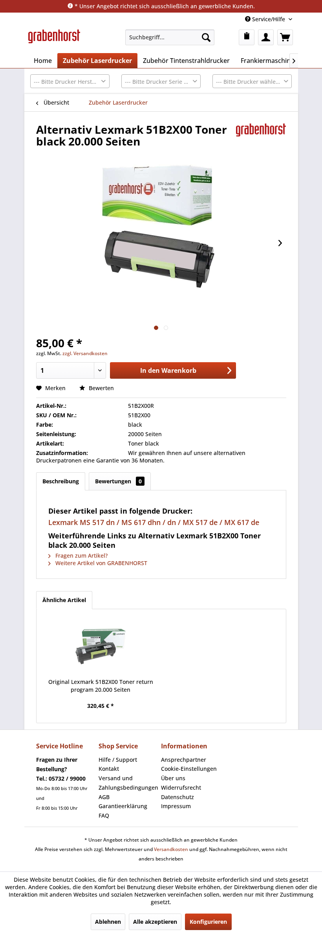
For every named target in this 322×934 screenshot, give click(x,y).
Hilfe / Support (118, 759)
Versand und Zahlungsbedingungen (128, 782)
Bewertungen (118, 481)
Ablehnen (108, 921)
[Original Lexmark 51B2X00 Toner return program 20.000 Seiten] (101, 646)
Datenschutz (177, 797)
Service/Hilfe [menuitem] (269, 19)
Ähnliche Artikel (64, 600)
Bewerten (100, 388)
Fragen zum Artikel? (81, 555)
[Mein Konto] (266, 37)
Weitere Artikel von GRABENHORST (100, 563)
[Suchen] (206, 37)
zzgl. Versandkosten (85, 353)
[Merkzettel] (246, 37)
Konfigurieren (208, 921)
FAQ (104, 815)
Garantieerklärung (123, 806)
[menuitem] (169, 37)
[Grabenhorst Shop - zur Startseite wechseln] (54, 39)
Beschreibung (60, 481)
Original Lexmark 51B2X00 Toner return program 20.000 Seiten (100, 685)
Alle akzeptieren (155, 921)
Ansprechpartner (183, 759)
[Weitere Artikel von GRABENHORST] (261, 137)
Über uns (173, 778)
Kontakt (109, 768)
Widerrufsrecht (181, 787)
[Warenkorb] (285, 37)
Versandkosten (171, 849)
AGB (104, 797)
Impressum (176, 806)
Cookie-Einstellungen (189, 768)
